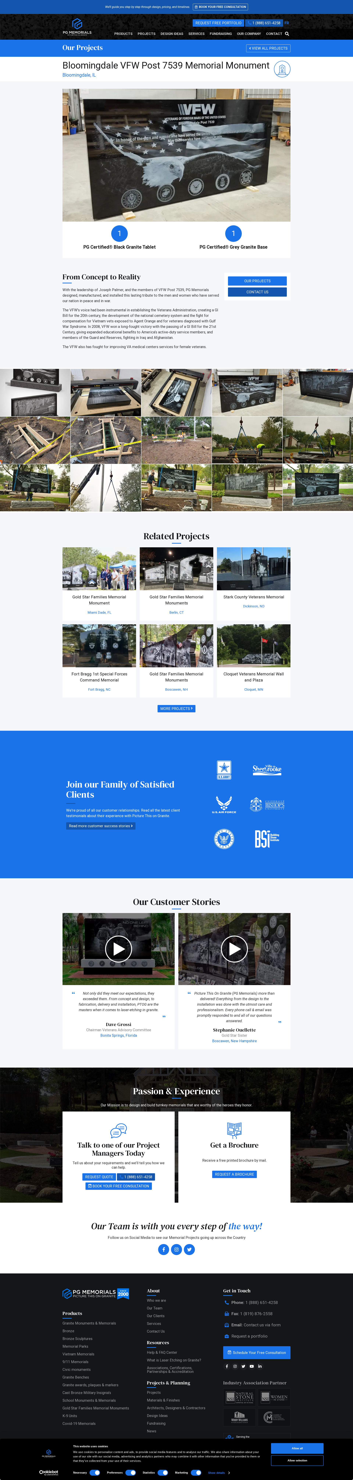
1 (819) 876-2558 (252, 1313)
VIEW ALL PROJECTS (269, 48)
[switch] (130, 1473)
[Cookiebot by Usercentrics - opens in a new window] (49, 1473)
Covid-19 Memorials (79, 1423)
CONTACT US (257, 292)
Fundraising (221, 34)
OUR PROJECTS (257, 281)
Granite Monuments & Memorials (89, 1323)
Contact (274, 34)
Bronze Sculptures (77, 1338)
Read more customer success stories (100, 826)
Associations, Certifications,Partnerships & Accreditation (170, 1370)
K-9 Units (70, 1416)
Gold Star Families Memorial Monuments (96, 1408)
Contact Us (156, 1331)
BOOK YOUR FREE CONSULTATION (120, 1186)
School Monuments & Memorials (89, 1400)
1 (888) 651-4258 (266, 23)
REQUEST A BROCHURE (234, 1174)
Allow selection (297, 1460)
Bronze (68, 1331)
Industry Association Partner (255, 1382)
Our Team (154, 1308)
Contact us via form (256, 1324)
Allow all (297, 1448)
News (151, 1431)
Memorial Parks (75, 1346)
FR (287, 23)
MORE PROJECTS (175, 708)
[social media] (227, 1366)
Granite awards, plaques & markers (90, 1385)
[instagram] (176, 1249)
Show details (216, 1472)
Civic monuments (77, 1369)
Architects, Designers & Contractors (176, 1408)
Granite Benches (76, 1377)
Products (123, 34)
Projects (147, 34)
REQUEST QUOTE (99, 1177)
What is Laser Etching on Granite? (174, 1360)
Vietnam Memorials (78, 1354)
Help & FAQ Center (162, 1352)
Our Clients (156, 1316)
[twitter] (189, 1249)
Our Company (249, 34)
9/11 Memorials (75, 1362)
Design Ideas (172, 34)
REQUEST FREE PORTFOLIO (218, 23)
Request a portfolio (249, 1336)
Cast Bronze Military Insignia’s (87, 1392)
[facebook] (163, 1249)
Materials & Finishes (163, 1400)
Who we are (156, 1300)
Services (196, 34)
